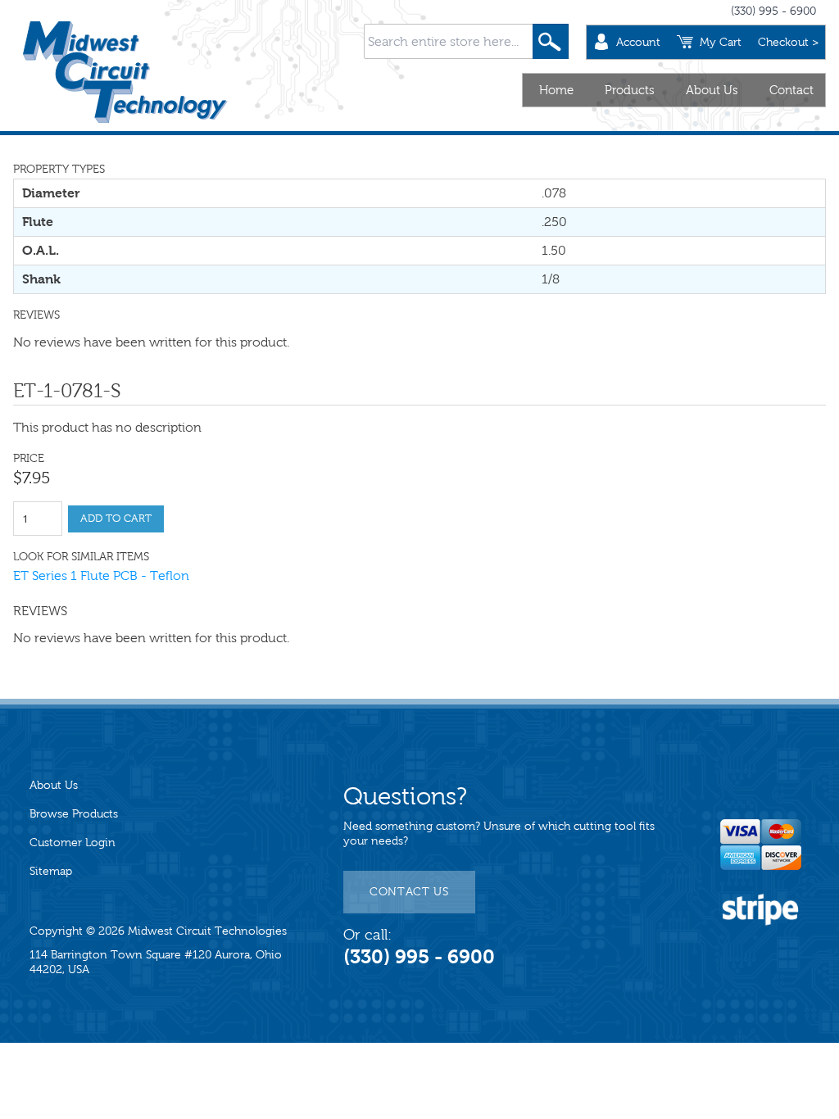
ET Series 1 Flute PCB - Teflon (101, 575)
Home (556, 90)
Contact (791, 90)
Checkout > (788, 42)
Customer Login (72, 842)
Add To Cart (116, 518)
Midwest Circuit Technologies (207, 931)
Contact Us (409, 892)
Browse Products (73, 814)
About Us (712, 90)
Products (630, 90)
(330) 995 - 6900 (773, 11)
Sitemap (50, 871)
